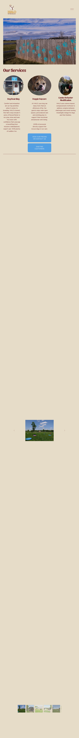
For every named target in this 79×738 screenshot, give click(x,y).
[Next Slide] (64, 430)
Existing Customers (39, 148)
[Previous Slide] (14, 430)
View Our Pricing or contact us (39, 138)
